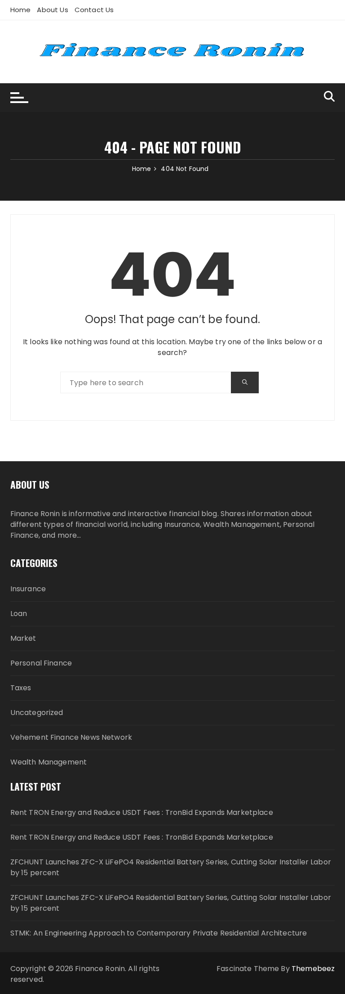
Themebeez (313, 968)
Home (20, 9)
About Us (52, 9)
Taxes (20, 688)
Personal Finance (41, 663)
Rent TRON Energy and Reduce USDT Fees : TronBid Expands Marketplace (141, 812)
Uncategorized (36, 712)
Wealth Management (48, 762)
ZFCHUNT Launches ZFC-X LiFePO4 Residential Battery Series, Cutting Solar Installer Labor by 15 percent (170, 867)
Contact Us (94, 9)
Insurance (28, 589)
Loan (18, 613)
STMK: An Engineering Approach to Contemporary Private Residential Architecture (158, 933)
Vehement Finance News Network (71, 737)
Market (23, 638)
